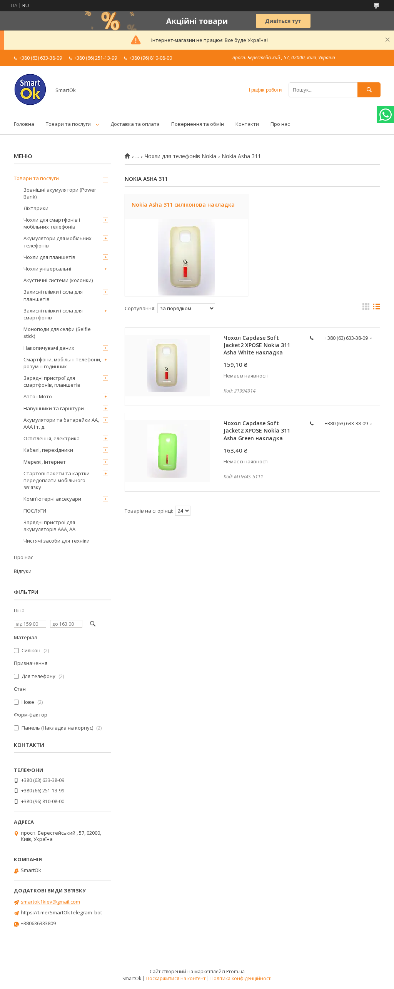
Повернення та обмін (197, 123)
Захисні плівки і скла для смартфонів (53, 314)
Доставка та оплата (135, 123)
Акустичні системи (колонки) (58, 280)
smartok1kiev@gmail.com (50, 902)
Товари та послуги (68, 123)
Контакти (247, 123)
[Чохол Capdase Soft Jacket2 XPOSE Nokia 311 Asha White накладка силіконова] (167, 365)
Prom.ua (235, 971)
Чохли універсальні (47, 268)
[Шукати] (369, 89)
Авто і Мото (37, 396)
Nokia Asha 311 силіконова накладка (183, 204)
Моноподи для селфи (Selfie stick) (57, 332)
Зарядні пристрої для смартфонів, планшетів (51, 381)
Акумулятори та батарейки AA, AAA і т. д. (61, 423)
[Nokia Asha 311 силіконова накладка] (186, 257)
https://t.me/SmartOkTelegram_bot (61, 912)
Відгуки (23, 571)
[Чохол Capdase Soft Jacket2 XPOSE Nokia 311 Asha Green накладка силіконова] (167, 451)
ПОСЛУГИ (34, 510)
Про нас (280, 123)
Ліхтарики (35, 208)
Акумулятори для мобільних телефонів (57, 242)
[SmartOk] (30, 103)
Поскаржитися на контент (175, 978)
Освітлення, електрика (51, 438)
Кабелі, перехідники (48, 449)
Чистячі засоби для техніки (56, 540)
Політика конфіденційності (241, 978)
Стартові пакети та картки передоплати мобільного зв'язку (56, 480)
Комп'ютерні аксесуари (52, 498)
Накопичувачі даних (48, 347)
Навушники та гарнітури (53, 408)
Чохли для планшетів (49, 257)
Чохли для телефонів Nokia (180, 156)
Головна (24, 123)
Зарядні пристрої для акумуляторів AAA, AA (49, 526)
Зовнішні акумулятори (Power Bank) (59, 193)
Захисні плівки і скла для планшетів (53, 295)
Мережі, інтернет (44, 461)
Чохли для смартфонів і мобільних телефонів (51, 223)
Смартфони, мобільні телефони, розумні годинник (62, 363)
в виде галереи (365, 308)
